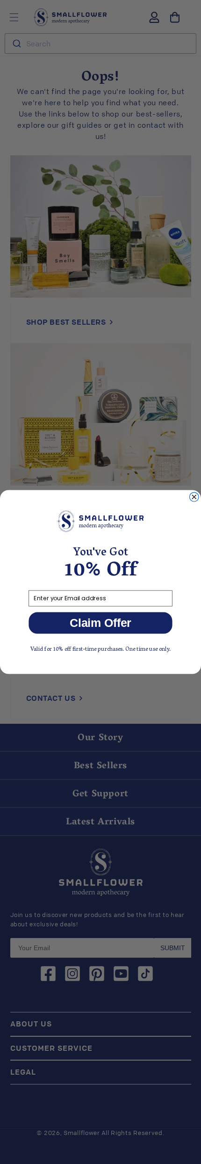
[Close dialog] (194, 497)
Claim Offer (100, 623)
